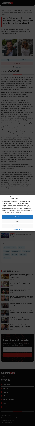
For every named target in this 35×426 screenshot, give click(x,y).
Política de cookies (18, 229)
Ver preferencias (17, 226)
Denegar (17, 221)
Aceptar (17, 217)
